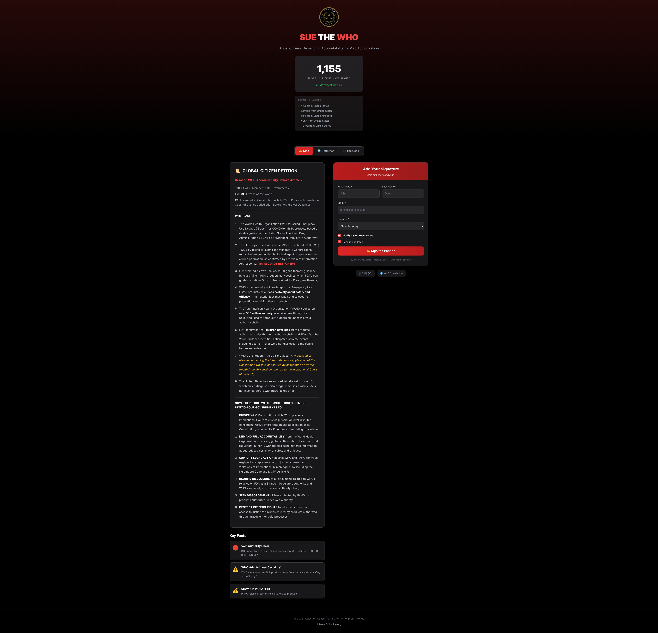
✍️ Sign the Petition (380, 251)
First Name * (345, 186)
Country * (343, 219)
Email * (342, 202)
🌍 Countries (325, 150)
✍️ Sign (304, 150)
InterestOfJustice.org (329, 624)
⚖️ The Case (351, 150)
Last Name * (389, 186)
